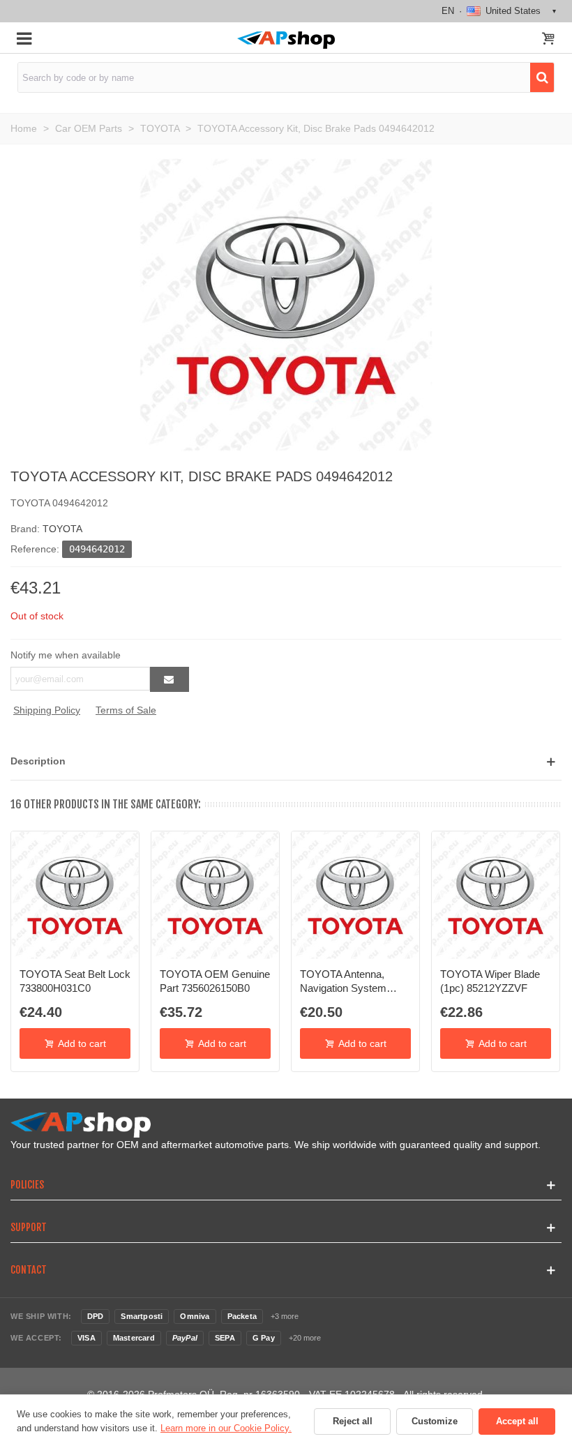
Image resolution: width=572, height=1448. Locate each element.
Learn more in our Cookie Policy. (226, 1428)
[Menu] (23, 37)
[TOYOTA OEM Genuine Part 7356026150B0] (215, 895)
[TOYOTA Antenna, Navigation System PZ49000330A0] (355, 895)
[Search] (542, 77)
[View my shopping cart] (548, 40)
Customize (435, 1421)
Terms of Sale (126, 710)
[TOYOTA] (286, 304)
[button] (286, 761)
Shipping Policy (46, 710)
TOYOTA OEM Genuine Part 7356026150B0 (215, 981)
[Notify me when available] (169, 679)
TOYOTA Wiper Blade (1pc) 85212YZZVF (490, 981)
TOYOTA (62, 528)
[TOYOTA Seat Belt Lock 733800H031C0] (75, 895)
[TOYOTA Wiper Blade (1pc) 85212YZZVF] (495, 895)
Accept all (517, 1421)
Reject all (352, 1421)
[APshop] (285, 40)
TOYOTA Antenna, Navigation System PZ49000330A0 (343, 982)
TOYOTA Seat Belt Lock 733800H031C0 (75, 981)
